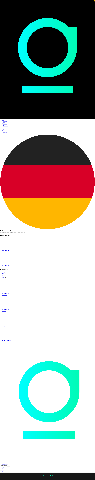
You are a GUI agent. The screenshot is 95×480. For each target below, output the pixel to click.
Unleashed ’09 (5, 132)
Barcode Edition (4, 272)
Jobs (3, 128)
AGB (2, 471)
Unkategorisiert (3, 275)
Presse (4, 129)
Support (3, 130)
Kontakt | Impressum (4, 463)
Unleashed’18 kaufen (5, 126)
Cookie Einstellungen (2, 470)
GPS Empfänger (4, 274)
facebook (3, 467)
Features (3, 123)
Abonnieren (9, 466)
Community (3, 133)
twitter (2, 468)
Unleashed (3, 120)
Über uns (4, 127)
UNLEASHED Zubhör (6, 276)
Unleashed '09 (3, 277)
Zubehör (4, 122)
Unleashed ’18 (5, 124)
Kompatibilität (5, 121)
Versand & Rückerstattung (5, 464)
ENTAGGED (3, 273)
